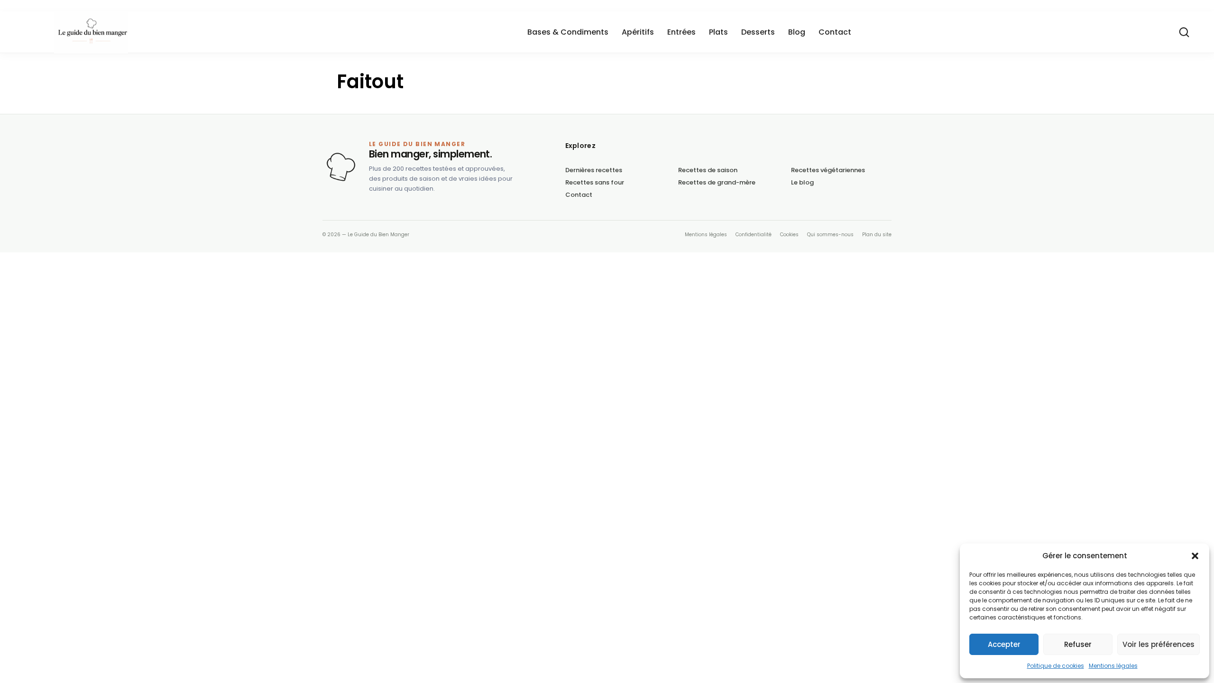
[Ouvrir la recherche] (1184, 32)
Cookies (789, 234)
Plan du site (877, 234)
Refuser (1078, 644)
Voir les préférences (1158, 644)
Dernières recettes (593, 170)
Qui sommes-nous (830, 234)
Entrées (681, 32)
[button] (1195, 556)
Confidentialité (754, 234)
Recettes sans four (594, 182)
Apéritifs (638, 32)
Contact (835, 32)
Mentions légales (1113, 666)
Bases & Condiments (567, 32)
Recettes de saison (707, 170)
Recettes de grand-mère (716, 182)
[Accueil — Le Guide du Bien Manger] (340, 166)
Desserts (758, 32)
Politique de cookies (1055, 666)
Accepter (1004, 644)
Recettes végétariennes (828, 170)
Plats (718, 32)
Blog (796, 32)
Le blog (802, 182)
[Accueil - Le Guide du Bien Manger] (149, 32)
